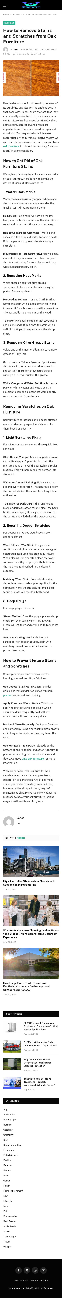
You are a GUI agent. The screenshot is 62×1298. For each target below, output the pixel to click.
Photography (10, 1216)
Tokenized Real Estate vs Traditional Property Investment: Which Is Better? (39, 1082)
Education (8, 1150)
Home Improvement (13, 1191)
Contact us (21, 1280)
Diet (5, 1140)
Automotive (9, 1114)
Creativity (8, 1135)
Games (6, 1180)
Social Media (9, 1226)
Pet (5, 1211)
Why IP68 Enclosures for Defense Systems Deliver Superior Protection (37, 1062)
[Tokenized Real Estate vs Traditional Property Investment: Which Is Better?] (12, 1083)
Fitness (7, 1170)
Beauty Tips (9, 1119)
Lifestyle (8, 1201)
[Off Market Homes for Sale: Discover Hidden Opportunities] (12, 1046)
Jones (15, 49)
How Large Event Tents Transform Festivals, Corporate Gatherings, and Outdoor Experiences (26, 987)
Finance (7, 1165)
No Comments (22, 54)
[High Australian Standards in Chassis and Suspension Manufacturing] (31, 861)
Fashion (7, 1160)
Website (7, 1247)
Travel (6, 1241)
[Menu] (5, 5)
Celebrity (8, 1130)
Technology (9, 1236)
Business (9, 23)
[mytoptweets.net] (31, 5)
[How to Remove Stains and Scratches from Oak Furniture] (31, 78)
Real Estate (9, 1221)
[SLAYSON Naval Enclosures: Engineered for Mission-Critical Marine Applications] (12, 1027)
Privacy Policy (39, 1280)
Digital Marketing (12, 1145)
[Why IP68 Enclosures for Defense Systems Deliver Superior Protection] (12, 1064)
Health (6, 1185)
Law (5, 1196)
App (5, 1109)
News (6, 1206)
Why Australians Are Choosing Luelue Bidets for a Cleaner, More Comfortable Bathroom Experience (31, 934)
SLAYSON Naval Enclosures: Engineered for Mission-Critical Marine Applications (41, 1026)
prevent (8, 695)
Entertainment (10, 1155)
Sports (6, 1231)
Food (6, 1175)
